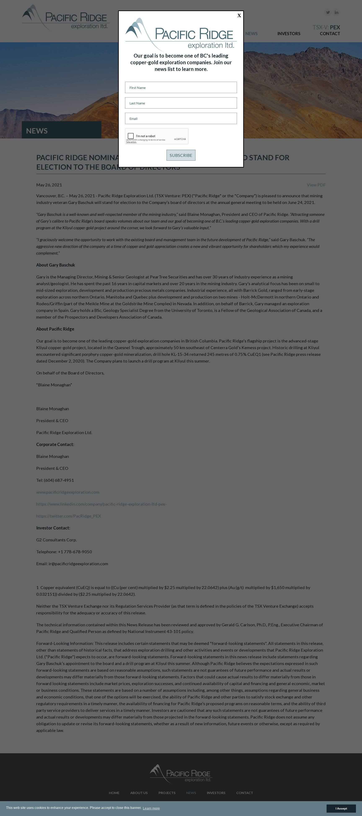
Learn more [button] (151, 808)
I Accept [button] (341, 808)
